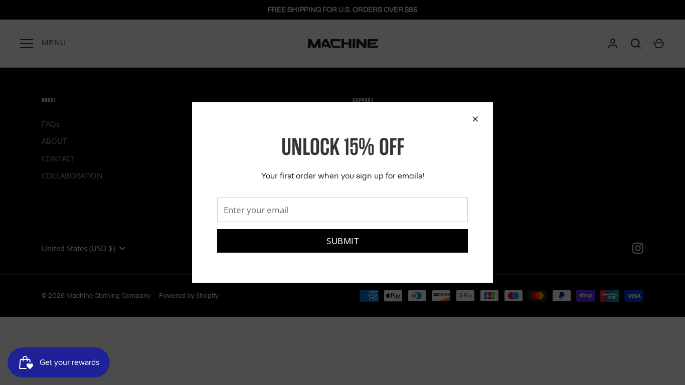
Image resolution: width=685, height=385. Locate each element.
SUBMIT (342, 241)
